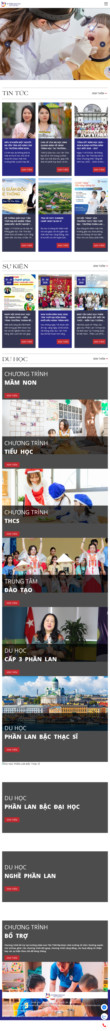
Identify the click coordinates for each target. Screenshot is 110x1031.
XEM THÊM (98, 93)
